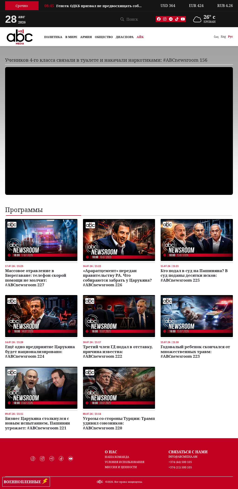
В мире (71, 37)
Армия (86, 37)
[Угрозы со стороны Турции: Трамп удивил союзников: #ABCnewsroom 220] (119, 387)
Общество (104, 37)
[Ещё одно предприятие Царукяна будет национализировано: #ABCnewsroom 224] (41, 315)
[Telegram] (171, 19)
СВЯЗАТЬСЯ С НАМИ (188, 451)
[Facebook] (159, 19)
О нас (111, 451)
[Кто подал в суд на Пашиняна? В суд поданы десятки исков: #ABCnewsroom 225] (197, 239)
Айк (140, 37)
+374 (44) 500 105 (180, 462)
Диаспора (125, 37)
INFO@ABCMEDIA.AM (183, 457)
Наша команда (117, 457)
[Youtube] (183, 19)
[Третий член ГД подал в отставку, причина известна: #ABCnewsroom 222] (119, 315)
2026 (110, 481)
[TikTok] (177, 19)
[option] (99, 6)
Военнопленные (23, 481)
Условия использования (124, 462)
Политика (53, 37)
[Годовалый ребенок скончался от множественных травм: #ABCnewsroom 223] (197, 315)
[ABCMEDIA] (19, 36)
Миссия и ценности (121, 467)
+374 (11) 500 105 (180, 467)
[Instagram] (165, 19)
